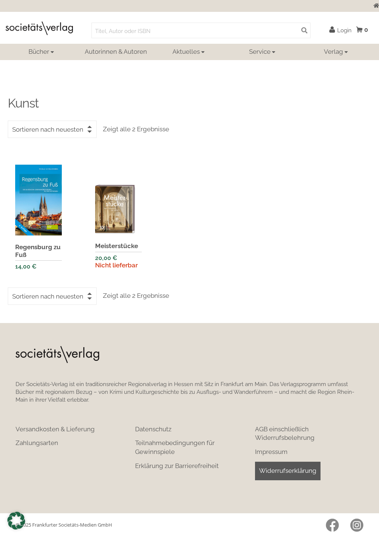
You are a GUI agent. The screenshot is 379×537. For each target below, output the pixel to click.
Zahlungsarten (37, 443)
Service (260, 51)
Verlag (333, 51)
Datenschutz (153, 429)
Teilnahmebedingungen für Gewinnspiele (175, 447)
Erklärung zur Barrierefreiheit (177, 466)
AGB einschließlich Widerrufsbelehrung (285, 433)
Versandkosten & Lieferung (55, 429)
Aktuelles (186, 51)
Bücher (38, 51)
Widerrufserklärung (287, 470)
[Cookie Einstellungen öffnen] (16, 521)
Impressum (271, 451)
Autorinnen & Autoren (116, 51)
